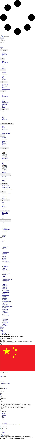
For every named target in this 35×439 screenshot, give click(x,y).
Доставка (1, 376)
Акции (2, 239)
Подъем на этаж (4, 383)
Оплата (2, 241)
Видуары (3, 303)
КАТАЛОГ (1, 47)
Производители (3, 238)
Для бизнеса (3, 240)
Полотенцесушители (4, 299)
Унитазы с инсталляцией (4, 414)
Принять (32, 437)
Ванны (2, 249)
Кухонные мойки (4, 259)
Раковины (3, 254)
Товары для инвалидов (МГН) (5, 312)
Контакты (1, 330)
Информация (1, 328)
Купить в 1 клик (5, 372)
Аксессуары (3, 412)
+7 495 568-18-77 (2, 38)
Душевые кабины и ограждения (5, 295)
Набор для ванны (4, 415)
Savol (1, 394)
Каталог (1, 326)
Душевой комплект (4, 413)
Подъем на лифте (8, 383)
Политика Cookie (18, 438)
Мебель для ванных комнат (5, 307)
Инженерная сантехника (4, 288)
